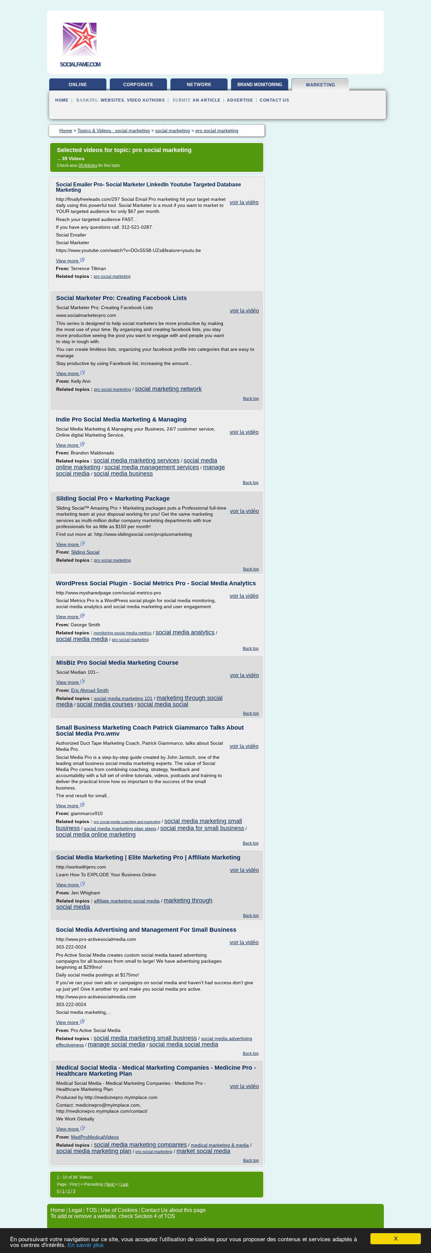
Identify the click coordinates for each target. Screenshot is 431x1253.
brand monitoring (259, 84)
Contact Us (274, 100)
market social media (203, 1151)
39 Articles (87, 165)
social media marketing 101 (123, 698)
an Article (207, 100)
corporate (138, 84)
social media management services (151, 467)
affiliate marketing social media (127, 901)
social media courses (105, 704)
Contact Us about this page (173, 1210)
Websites (112, 100)
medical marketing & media (220, 1145)
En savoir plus (86, 1245)
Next (110, 1184)
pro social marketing (112, 276)
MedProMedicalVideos (95, 1137)
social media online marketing (96, 834)
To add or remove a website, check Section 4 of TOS (113, 1216)
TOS (91, 1210)
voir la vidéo (244, 202)
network (199, 84)
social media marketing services (136, 460)
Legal (75, 1210)
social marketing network (168, 388)
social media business (123, 473)
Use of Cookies (119, 1210)
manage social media (116, 1044)
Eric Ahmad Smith (90, 690)
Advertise (240, 100)
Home (62, 100)
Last (124, 1184)
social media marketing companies (140, 1144)
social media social (162, 704)
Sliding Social (85, 552)
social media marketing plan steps (120, 828)
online (78, 84)
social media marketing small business (145, 1038)
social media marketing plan (93, 1151)
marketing (320, 84)
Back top (251, 398)
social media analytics (185, 632)
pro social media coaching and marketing (127, 822)
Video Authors (146, 100)
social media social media (183, 1044)
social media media (82, 639)
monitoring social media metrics (123, 633)
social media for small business (202, 828)
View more (68, 260)
